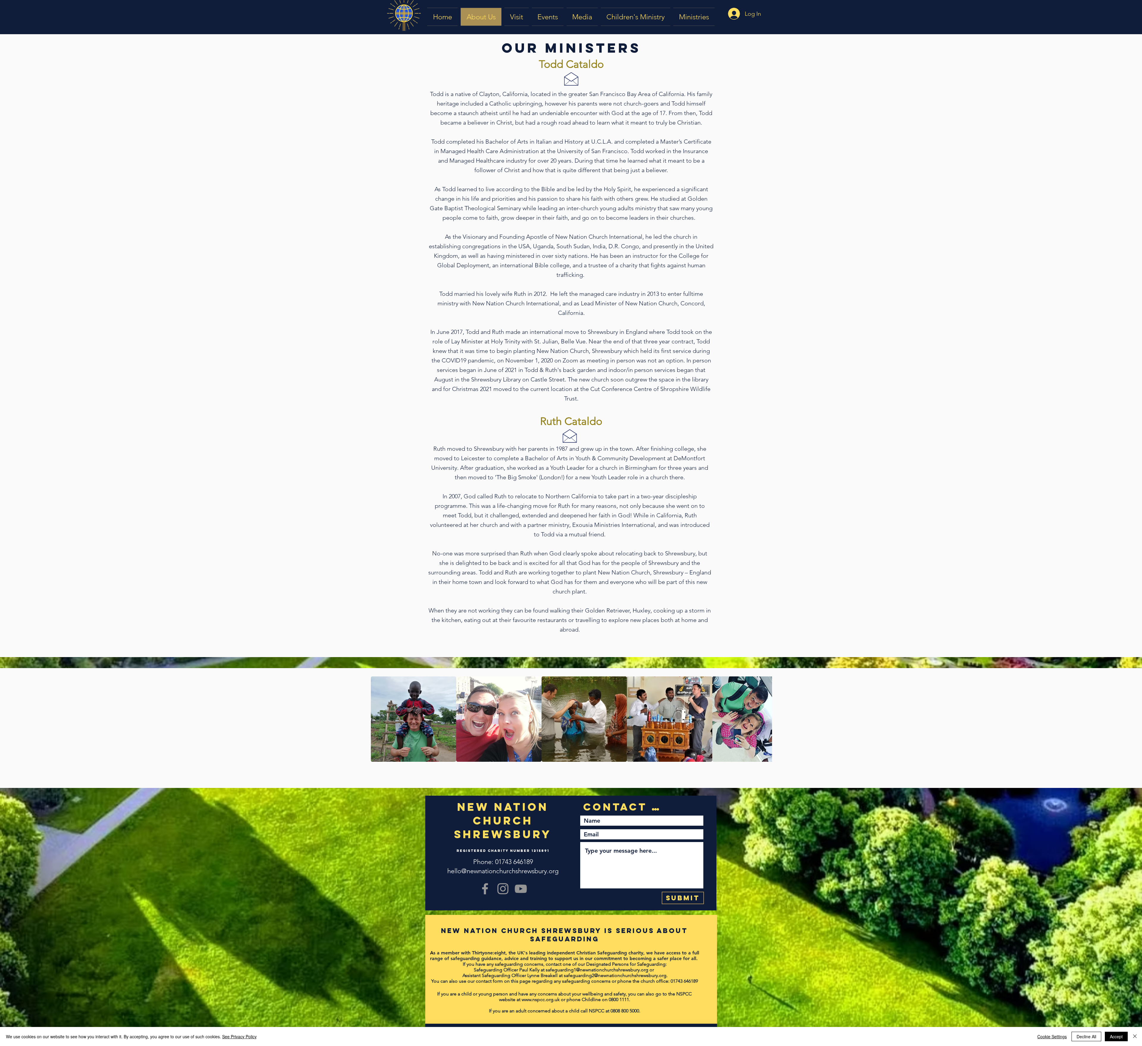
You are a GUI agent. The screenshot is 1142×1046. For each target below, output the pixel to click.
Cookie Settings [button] (1052, 1036)
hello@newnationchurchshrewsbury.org (503, 871)
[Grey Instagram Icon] (502, 888)
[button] (582, 17)
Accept (1116, 1036)
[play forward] (764, 719)
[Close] (1134, 1036)
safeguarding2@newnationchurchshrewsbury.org (615, 975)
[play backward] (378, 719)
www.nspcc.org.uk (541, 999)
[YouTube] (520, 888)
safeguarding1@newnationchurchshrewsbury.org (597, 970)
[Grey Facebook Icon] (485, 888)
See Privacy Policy (239, 1036)
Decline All (1086, 1036)
